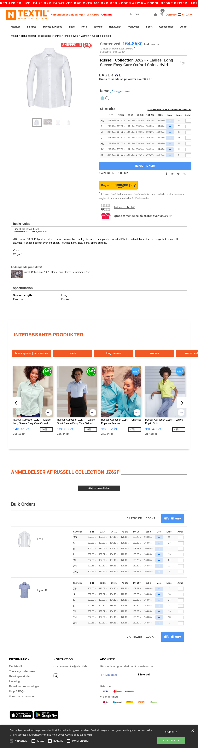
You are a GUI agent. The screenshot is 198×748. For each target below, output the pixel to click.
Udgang (106, 14)
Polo (84, 26)
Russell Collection (117, 60)
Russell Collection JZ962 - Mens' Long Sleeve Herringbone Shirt (56, 272)
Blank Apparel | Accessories (31, 353)
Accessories (166, 26)
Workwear (133, 26)
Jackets (98, 26)
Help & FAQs (17, 691)
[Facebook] (166, 174)
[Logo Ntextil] (27, 14)
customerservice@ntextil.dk (70, 666)
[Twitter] (172, 174)
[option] (53, 78)
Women (154, 353)
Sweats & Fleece (52, 26)
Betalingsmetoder (20, 676)
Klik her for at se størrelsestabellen (169, 109)
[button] (156, 14)
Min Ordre (92, 14)
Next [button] (56, 81)
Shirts (72, 353)
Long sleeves (113, 353)
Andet (183, 26)
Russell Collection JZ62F (26, 229)
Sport (149, 26)
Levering (14, 681)
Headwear (115, 26)
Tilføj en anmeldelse (99, 488)
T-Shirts (31, 26)
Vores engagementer (22, 696)
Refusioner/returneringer (24, 686)
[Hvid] (107, 98)
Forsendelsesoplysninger (67, 14)
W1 (118, 75)
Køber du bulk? (124, 207)
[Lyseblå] (102, 98)
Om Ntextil (15, 666)
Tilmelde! (144, 674)
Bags (72, 26)
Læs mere (87, 734)
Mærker (15, 26)
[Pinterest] (178, 174)
